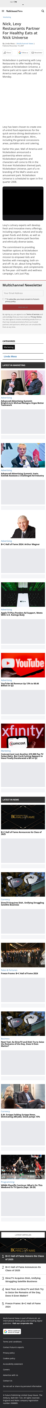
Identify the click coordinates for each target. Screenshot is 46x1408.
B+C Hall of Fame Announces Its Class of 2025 (23, 1269)
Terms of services (33, 314)
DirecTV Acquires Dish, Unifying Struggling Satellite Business (23, 1280)
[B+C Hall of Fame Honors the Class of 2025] (23, 1250)
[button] (3, 11)
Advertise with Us (10, 1375)
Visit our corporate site (22, 1323)
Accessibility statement (13, 1364)
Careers (6, 1369)
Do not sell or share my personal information (22, 1386)
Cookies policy (9, 1358)
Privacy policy (9, 1353)
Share (9, 53)
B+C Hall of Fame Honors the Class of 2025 (24, 1258)
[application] (23, 201)
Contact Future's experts (13, 1347)
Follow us (25, 53)
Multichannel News (25, 43)
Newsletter (38, 53)
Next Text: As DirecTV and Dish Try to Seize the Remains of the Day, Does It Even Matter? (24, 1292)
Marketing (7, 17)
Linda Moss (10, 43)
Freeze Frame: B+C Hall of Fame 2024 (23, 1305)
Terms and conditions (12, 1341)
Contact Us (7, 1380)
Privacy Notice (36, 317)
